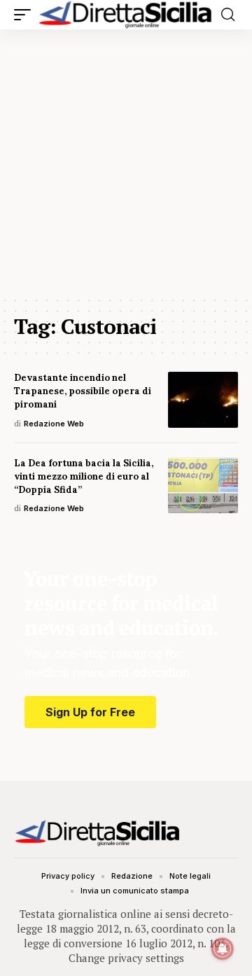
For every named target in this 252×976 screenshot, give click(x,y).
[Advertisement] (126, 162)
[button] (26, 14)
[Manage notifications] (222, 948)
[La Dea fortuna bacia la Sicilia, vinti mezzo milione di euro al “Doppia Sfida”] (203, 485)
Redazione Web (54, 423)
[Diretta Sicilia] (126, 14)
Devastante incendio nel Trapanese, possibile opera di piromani (82, 391)
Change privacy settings (126, 958)
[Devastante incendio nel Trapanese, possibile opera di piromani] (203, 400)
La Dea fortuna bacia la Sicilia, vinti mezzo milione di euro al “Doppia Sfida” (83, 476)
